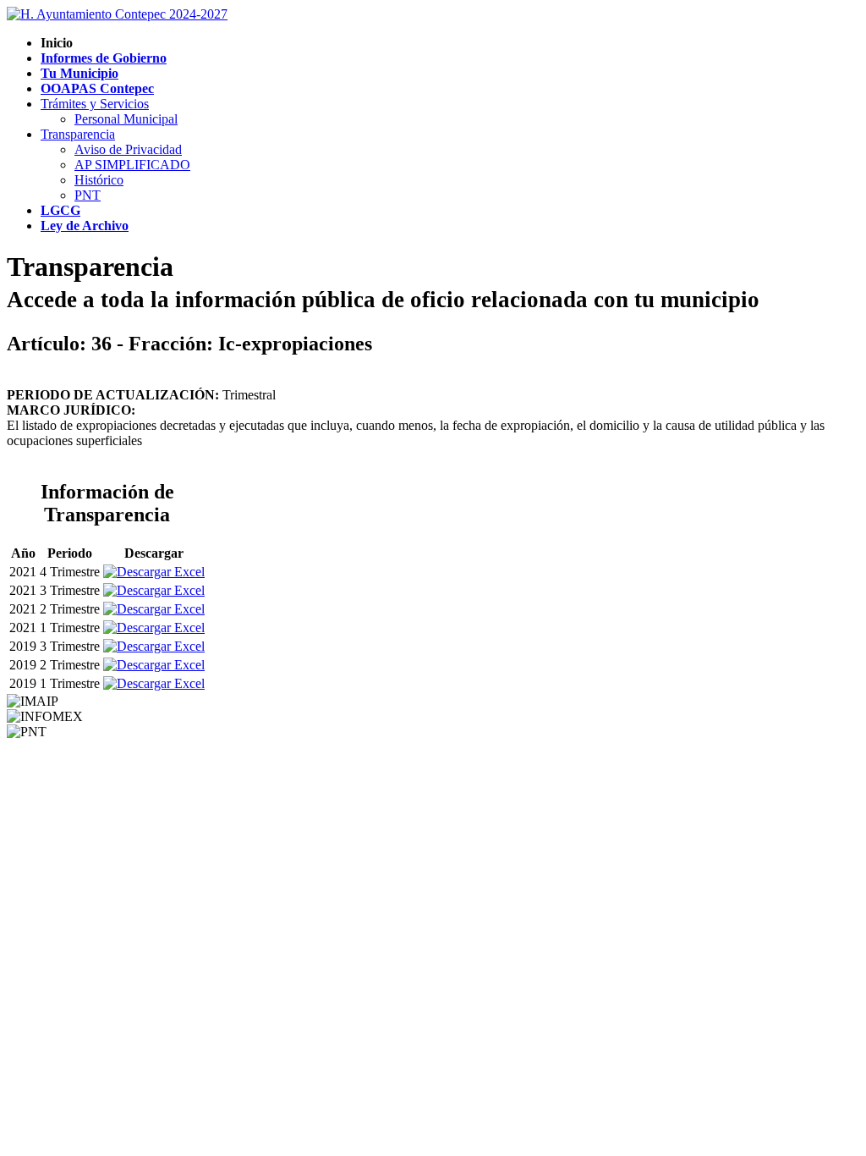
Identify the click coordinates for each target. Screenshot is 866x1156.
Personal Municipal (126, 119)
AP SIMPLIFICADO (132, 164)
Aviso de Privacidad (128, 149)
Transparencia (78, 134)
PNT (87, 195)
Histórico (98, 180)
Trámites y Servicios (95, 103)
